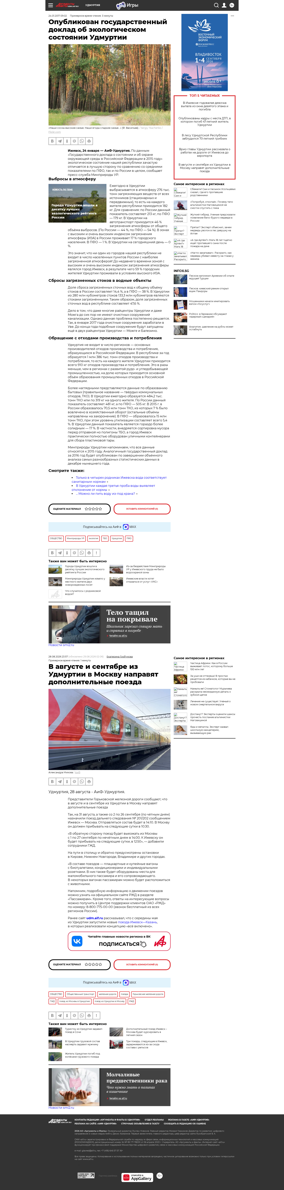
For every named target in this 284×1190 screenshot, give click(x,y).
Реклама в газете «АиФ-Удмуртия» (188, 1120)
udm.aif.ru (94, 918)
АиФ (77, 772)
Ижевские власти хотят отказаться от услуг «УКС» (142, 580)
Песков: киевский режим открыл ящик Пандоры (209, 290)
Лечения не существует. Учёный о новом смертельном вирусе (210, 703)
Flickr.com (54, 131)
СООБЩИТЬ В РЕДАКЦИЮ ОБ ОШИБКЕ (185, 1123)
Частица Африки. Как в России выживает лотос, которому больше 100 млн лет (211, 666)
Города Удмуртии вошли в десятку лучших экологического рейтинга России (85, 569)
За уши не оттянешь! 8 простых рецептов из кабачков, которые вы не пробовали (212, 679)
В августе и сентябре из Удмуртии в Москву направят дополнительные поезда (205, 168)
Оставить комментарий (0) (142, 509)
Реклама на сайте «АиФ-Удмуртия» (96, 1123)
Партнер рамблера (108, 1176)
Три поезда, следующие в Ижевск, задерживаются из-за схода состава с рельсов (146, 1044)
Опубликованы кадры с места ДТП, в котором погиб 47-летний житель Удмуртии (205, 122)
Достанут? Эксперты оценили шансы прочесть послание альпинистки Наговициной (212, 717)
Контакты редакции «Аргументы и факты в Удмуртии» (107, 1120)
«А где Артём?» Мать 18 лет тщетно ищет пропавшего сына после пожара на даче (211, 243)
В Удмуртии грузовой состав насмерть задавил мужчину (82, 1043)
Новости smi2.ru (61, 645)
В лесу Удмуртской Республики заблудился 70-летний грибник (204, 137)
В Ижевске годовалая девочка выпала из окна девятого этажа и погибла (204, 106)
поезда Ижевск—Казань (137, 922)
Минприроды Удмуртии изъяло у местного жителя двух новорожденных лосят (85, 581)
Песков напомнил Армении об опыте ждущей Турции (211, 277)
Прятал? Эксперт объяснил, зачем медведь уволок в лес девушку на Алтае (210, 230)
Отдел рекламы (154, 1120)
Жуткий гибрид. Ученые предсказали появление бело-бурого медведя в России (212, 217)
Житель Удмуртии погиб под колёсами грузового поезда (82, 1055)
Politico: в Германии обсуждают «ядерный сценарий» (208, 315)
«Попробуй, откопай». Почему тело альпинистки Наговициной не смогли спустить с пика (211, 204)
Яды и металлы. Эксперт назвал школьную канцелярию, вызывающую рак (209, 729)
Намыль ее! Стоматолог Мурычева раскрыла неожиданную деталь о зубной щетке (211, 691)
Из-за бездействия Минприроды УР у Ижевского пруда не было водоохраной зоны (146, 569)
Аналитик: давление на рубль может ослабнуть (211, 328)
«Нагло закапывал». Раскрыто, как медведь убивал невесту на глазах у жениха (212, 255)
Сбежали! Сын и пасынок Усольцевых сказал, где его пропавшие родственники (213, 192)
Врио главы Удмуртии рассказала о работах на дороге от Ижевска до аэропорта (204, 153)
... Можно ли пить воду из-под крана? (105, 493)
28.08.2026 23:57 (58, 656)
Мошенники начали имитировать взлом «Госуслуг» (209, 302)
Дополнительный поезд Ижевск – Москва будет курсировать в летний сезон (146, 1032)
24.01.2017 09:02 (57, 15)
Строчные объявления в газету (140, 1123)
